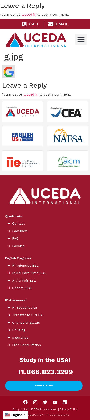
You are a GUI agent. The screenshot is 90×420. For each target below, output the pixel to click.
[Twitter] (45, 402)
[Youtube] (54, 402)
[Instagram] (35, 402)
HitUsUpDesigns (57, 415)
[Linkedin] (64, 402)
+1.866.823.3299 (45, 372)
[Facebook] (25, 402)
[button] (81, 39)
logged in (29, 14)
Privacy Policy (69, 409)
